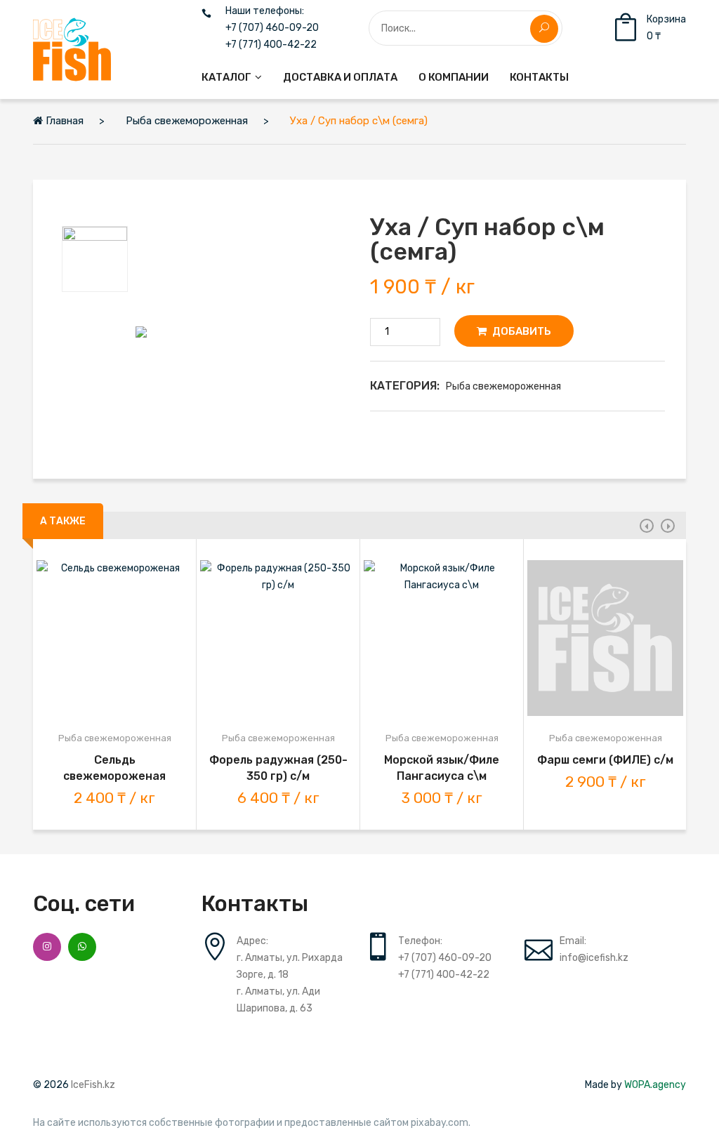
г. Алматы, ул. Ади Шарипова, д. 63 (278, 999)
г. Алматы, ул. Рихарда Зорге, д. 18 (290, 966)
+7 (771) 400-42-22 (271, 45)
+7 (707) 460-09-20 (272, 28)
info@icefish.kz (594, 958)
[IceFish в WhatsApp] (82, 947)
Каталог (226, 77)
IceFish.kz (93, 1085)
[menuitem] (232, 77)
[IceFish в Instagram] (47, 947)
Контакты (539, 77)
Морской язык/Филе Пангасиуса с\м (441, 768)
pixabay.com (439, 1123)
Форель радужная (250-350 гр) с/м (278, 768)
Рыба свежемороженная (503, 386)
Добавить (520, 331)
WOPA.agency (655, 1085)
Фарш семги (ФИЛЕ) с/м (605, 759)
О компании (453, 77)
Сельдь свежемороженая (114, 768)
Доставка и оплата (340, 77)
